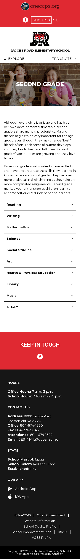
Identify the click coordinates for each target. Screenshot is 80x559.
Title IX (62, 532)
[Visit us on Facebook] (25, 20)
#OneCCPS (22, 515)
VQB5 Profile (41, 537)
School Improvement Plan (31, 532)
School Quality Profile (40, 526)
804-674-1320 (31, 425)
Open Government (51, 515)
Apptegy (57, 553)
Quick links (41, 20)
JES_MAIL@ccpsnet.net (38, 439)
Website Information (40, 521)
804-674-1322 (41, 435)
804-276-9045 (27, 430)
